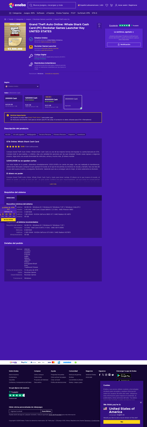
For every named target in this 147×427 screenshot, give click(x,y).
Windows (27, 278)
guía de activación (47, 50)
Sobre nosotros (14, 374)
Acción (7, 134)
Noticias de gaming (75, 374)
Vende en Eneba (91, 374)
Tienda (10, 19)
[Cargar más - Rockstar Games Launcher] (31, 47)
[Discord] (109, 374)
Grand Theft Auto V (35, 117)
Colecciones (38, 377)
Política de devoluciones (58, 382)
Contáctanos (13, 377)
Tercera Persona (45, 134)
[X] (103, 374)
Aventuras (81, 134)
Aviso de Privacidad (55, 414)
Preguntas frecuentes (57, 374)
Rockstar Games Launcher (42, 19)
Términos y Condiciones (91, 420)
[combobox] (52, 5)
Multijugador (31, 134)
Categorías (19, 19)
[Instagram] (106, 374)
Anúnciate (89, 377)
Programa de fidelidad (41, 379)
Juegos (28, 19)
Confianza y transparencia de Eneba (20, 382)
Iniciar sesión (122, 5)
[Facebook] (100, 374)
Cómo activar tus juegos (58, 377)
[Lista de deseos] (106, 5)
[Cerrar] (140, 402)
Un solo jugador (19, 134)
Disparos (71, 134)
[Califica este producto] (13, 146)
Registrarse (133, 5)
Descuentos (37, 382)
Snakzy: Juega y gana (75, 382)
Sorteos (71, 377)
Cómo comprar (39, 374)
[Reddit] (113, 374)
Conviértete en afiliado (76, 379)
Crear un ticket (55, 379)
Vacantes (12, 379)
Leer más (53, 184)
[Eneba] (17, 5)
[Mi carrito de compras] (111, 5)
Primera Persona (60, 134)
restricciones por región (48, 42)
